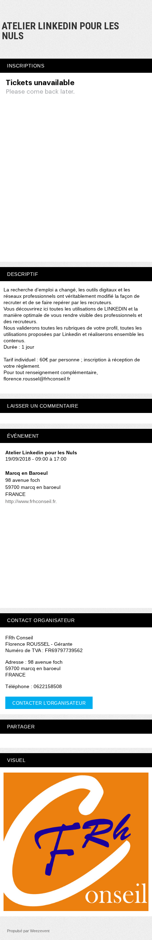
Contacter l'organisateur (49, 703)
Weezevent (39, 931)
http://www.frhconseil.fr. (31, 501)
